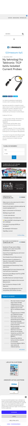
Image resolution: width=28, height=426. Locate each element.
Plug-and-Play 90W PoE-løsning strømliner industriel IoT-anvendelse (17, 340)
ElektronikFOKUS (14, 26)
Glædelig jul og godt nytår (9, 213)
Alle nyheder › (22, 349)
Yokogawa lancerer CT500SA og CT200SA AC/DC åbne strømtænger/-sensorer (18, 314)
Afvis (14, 416)
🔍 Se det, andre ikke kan (9, 215)
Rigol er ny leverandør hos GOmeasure (12, 210)
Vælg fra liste (14, 420)
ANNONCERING (16, 17)
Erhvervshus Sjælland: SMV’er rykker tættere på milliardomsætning (18, 345)
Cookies (8, 424)
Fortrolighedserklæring (15, 424)
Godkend (14, 412)
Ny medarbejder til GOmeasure (10, 228)
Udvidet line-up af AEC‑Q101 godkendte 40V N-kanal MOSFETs (17, 335)
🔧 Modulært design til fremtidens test (12, 217)
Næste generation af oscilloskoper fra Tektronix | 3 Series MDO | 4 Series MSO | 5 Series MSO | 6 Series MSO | (13, 261)
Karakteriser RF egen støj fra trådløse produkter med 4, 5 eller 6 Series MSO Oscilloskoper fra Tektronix (12, 249)
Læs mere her (19, 188)
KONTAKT (10, 17)
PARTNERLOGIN (23, 17)
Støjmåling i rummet (8, 231)
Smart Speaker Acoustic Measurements (12, 257)
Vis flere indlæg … (21, 235)
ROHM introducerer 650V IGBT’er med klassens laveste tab (18, 309)
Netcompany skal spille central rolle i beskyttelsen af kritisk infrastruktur (17, 323)
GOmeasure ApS (14, 52)
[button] (26, 397)
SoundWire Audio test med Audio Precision (13, 277)
